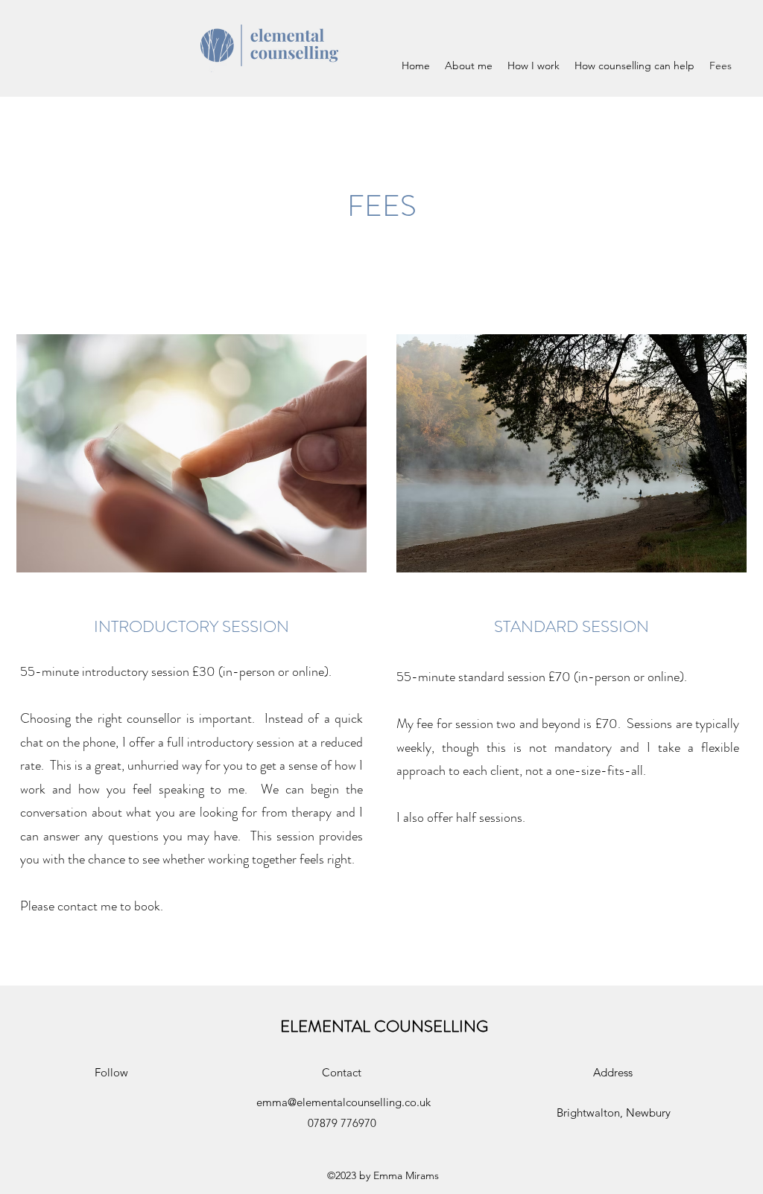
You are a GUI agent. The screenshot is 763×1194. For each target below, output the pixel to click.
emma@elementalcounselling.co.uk (343, 1102)
